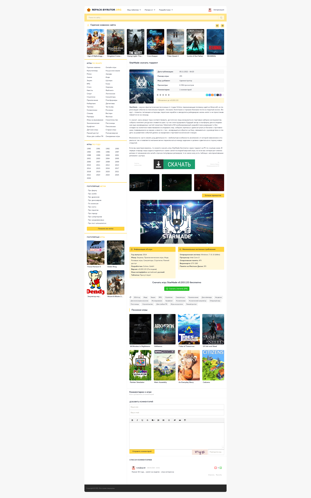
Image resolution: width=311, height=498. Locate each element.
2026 (89, 178)
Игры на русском (177, 304)
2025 (117, 175)
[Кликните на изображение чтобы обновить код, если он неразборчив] (200, 452)
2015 (98, 168)
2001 (117, 155)
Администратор (185, 81)
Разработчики (165, 10)
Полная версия (112, 133)
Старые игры (111, 130)
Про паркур (92, 213)
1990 (89, 148)
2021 (117, 171)
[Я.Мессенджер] (207, 95)
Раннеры (90, 117)
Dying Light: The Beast (134, 57)
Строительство (112, 120)
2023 (98, 175)
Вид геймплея (133, 10)
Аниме (89, 77)
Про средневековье (96, 220)
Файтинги (109, 90)
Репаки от (149, 10)
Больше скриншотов (213, 195)
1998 (89, 155)
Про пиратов (93, 210)
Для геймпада (207, 297)
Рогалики (109, 110)
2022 (89, 175)
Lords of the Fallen (195, 56)
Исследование (157, 301)
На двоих (218, 297)
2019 (98, 171)
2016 (108, 168)
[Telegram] (215, 95)
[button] (132, 420)
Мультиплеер (92, 71)
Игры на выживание (95, 120)
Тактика (90, 107)
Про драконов (93, 197)
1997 (117, 152)
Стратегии (91, 97)
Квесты (90, 90)
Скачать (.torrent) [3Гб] (178, 289)
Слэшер (90, 113)
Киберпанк (91, 103)
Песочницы (110, 123)
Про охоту (92, 207)
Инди (108, 77)
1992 (108, 148)
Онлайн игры (111, 67)
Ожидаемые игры (113, 136)
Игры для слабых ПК (95, 136)
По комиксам (93, 203)
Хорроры (109, 87)
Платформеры (111, 100)
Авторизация (218, 10)
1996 (108, 152)
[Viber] (220, 95)
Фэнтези (109, 117)
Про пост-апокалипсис (97, 223)
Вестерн (109, 113)
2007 (98, 162)
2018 (89, 171)
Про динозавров (94, 200)
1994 (89, 152)
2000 (108, 155)
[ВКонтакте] (210, 95)
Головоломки (92, 110)
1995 (98, 152)
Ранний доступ (93, 133)
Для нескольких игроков (139, 301)
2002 (89, 158)
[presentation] (217, 25)
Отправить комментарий (141, 451)
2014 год (137, 297)
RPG (88, 84)
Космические (181, 301)
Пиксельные (111, 126)
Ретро (89, 74)
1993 (117, 148)
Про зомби (92, 194)
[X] (218, 95)
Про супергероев (95, 217)
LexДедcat (140, 468)
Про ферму (92, 190)
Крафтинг (91, 126)
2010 (89, 165)
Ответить (211, 475)
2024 (108, 175)
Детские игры (92, 130)
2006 (89, 162)
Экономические (93, 123)
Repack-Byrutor (106, 9)
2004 (108, 158)
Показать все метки (105, 229)
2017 (117, 168)
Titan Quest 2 (172, 56)
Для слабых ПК (161, 304)
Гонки (108, 84)
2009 (117, 162)
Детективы (110, 103)
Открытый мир (215, 301)
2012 (108, 165)
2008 (108, 162)
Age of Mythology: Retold (95, 57)
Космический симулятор (197, 301)
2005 (117, 158)
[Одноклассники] (212, 95)
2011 (98, 165)
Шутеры (109, 80)
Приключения (92, 100)
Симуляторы (111, 97)
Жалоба (219, 475)
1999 (98, 155)
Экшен (89, 80)
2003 (98, 158)
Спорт (89, 94)
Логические (110, 94)
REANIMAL (211, 56)
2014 (89, 168)
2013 (117, 165)
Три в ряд (109, 107)
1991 (98, 148)
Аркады (109, 74)
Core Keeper (152, 56)
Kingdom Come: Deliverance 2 (113, 57)
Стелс (89, 87)
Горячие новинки (93, 67)
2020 (108, 171)
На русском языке (113, 71)
